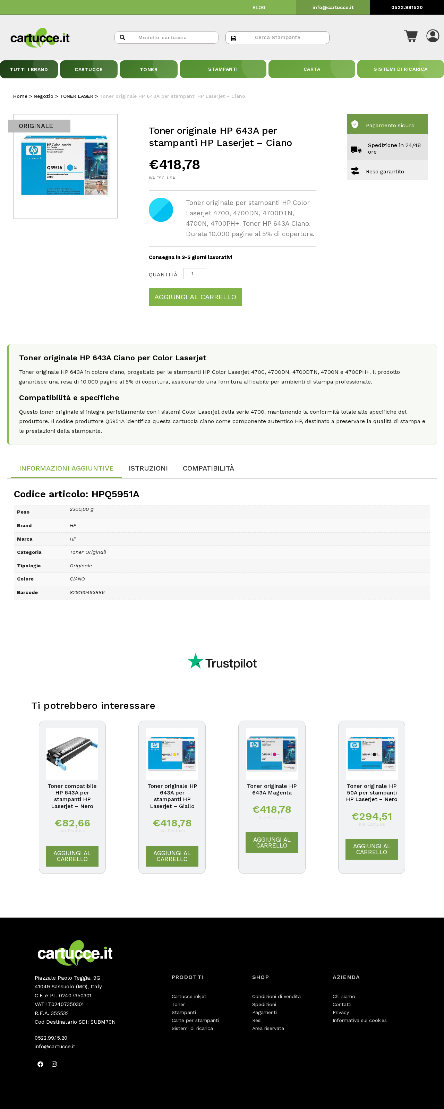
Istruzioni (148, 468)
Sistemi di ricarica (192, 1028)
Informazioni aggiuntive (66, 468)
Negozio (43, 96)
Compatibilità (208, 468)
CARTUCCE (89, 69)
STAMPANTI (223, 69)
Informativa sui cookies (360, 1020)
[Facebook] (40, 1064)
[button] (411, 37)
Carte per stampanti (195, 1020)
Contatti (342, 1004)
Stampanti (184, 1012)
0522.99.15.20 (51, 1038)
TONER (149, 69)
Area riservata (268, 1028)
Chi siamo (344, 996)
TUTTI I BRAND (29, 69)
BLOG (259, 7)
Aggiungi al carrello (195, 297)
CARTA (312, 69)
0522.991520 (407, 7)
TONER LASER (76, 96)
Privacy (341, 1012)
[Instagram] (54, 1064)
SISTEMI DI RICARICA (401, 69)
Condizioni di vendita (276, 996)
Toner (178, 1004)
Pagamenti (264, 1012)
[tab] (66, 468)
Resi (257, 1020)
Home (20, 96)
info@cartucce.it (333, 7)
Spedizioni (264, 1004)
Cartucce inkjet (189, 996)
